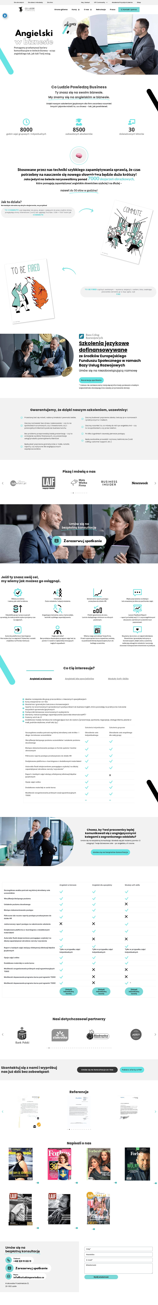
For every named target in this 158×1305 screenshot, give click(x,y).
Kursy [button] (74, 9)
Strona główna (60, 9)
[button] (2, 483)
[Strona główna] (27, 9)
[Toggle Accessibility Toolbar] (4, 15)
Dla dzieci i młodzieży (35, 2)
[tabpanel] (79, 744)
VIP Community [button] (99, 2)
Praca (112, 9)
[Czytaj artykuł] (37, 1182)
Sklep (139, 2)
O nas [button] (86, 9)
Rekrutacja (101, 9)
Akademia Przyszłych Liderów (122, 2)
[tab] (40, 679)
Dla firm (50, 2)
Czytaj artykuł (29, 1183)
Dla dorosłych (19, 2)
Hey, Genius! (85, 2)
